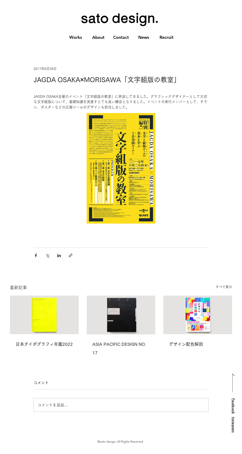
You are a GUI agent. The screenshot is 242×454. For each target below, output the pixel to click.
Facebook (233, 406)
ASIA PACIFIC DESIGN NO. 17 (119, 348)
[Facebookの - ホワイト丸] (229, 437)
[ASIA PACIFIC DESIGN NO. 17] (121, 315)
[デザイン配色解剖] (197, 315)
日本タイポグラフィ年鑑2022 (44, 344)
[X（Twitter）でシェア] (47, 255)
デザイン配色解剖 (186, 344)
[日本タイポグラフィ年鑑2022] (44, 315)
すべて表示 (224, 286)
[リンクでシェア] (70, 255)
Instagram (233, 425)
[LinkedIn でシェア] (59, 255)
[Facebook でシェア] (36, 255)
